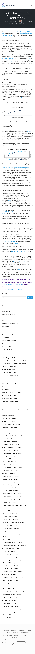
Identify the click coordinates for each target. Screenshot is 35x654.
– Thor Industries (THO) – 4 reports (11, 594)
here (16, 243)
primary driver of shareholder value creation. (15, 60)
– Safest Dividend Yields (8, 369)
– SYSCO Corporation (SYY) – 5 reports (12, 560)
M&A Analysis (5, 407)
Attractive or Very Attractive (9, 69)
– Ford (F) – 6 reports (8, 537)
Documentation (25, 632)
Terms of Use (24, 643)
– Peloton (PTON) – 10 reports (10, 450)
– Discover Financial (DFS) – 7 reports (12, 487)
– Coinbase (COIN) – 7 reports (10, 479)
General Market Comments (9, 340)
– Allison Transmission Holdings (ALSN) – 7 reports (15, 505)
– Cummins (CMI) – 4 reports (9, 614)
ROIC (29, 58)
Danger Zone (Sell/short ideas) (10, 323)
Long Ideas (5, 320)
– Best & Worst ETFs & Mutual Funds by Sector (14, 360)
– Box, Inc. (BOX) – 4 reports (9, 597)
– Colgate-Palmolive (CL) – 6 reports (11, 531)
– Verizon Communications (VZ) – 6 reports (13, 522)
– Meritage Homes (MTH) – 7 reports (11, 493)
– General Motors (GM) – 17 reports (11, 424)
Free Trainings (6, 311)
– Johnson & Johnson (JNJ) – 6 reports (12, 542)
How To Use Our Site (7, 386)
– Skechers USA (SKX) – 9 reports (11, 461)
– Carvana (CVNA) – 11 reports (10, 430)
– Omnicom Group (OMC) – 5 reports (12, 571)
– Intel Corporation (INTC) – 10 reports (12, 435)
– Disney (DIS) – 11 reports (9, 433)
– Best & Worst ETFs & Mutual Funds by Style (14, 363)
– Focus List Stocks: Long (9, 349)
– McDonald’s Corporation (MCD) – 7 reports (13, 485)
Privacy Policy (15, 644)
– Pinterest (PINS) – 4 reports (10, 600)
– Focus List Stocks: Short (9, 352)
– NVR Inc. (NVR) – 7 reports (9, 508)
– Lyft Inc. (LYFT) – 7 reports (9, 502)
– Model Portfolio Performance (10, 375)
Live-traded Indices (7, 306)
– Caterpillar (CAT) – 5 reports (10, 586)
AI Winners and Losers (8, 308)
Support (29, 630)
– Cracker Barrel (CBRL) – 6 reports (11, 513)
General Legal (15, 632)
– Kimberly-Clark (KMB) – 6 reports (11, 548)
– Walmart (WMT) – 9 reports (9, 459)
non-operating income (9, 241)
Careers (8, 632)
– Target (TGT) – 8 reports (9, 473)
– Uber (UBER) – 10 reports (9, 441)
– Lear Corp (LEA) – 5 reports (10, 568)
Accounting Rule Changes (9, 395)
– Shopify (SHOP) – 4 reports (9, 603)
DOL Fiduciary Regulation (8, 404)
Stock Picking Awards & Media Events (12, 334)
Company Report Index (8, 415)
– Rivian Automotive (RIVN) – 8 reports (12, 467)
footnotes (9, 61)
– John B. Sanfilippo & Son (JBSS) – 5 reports (14, 557)
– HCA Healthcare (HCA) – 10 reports (12, 453)
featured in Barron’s (7, 58)
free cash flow (19, 97)
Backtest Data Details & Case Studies (11, 392)
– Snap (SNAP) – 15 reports (9, 427)
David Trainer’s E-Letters (8, 314)
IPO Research (6, 326)
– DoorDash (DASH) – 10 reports (10, 444)
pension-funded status (19, 261)
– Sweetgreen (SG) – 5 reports (10, 580)
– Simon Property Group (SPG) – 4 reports (13, 591)
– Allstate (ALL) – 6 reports (9, 551)
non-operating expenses (13, 239)
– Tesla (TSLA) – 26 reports (9, 418)
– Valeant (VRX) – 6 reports (9, 511)
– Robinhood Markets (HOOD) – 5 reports (13, 577)
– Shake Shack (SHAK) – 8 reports (11, 476)
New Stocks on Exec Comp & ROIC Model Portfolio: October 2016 (17, 15)
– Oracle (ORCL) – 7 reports (9, 482)
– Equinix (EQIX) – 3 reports (9, 617)
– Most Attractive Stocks (8, 355)
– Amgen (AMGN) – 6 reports (9, 539)
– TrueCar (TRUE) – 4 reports (10, 588)
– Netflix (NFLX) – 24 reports (9, 421)
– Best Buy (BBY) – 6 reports (9, 516)
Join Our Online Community (9, 383)
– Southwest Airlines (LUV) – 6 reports (12, 534)
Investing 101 (5, 389)
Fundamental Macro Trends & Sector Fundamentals (15, 409)
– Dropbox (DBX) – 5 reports (9, 574)
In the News (22, 630)
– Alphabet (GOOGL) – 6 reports (10, 528)
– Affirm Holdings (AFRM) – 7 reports (11, 499)
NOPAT (29, 89)
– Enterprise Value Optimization (10, 401)
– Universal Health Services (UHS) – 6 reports (14, 545)
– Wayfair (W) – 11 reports (9, 438)
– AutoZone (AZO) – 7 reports (10, 490)
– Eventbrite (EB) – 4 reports (9, 612)
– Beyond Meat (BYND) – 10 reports (11, 447)
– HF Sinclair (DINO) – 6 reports (10, 554)
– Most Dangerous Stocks (9, 358)
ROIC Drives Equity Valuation (9, 398)
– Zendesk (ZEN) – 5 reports (9, 563)
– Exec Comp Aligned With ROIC (10, 366)
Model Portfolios (6, 346)
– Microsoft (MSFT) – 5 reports (10, 583)
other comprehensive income (19, 251)
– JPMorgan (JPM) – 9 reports (10, 464)
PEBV (10, 200)
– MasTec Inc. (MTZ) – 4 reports (10, 606)
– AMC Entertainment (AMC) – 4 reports (12, 609)
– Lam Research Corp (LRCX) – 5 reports (13, 565)
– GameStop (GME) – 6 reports (10, 525)
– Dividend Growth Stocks (9, 372)
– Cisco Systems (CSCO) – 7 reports (11, 496)
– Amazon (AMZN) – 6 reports (10, 519)
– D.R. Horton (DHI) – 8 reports (10, 470)
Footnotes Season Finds (8, 329)
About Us (6, 630)
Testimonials (5, 337)
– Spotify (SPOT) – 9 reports (9, 456)
